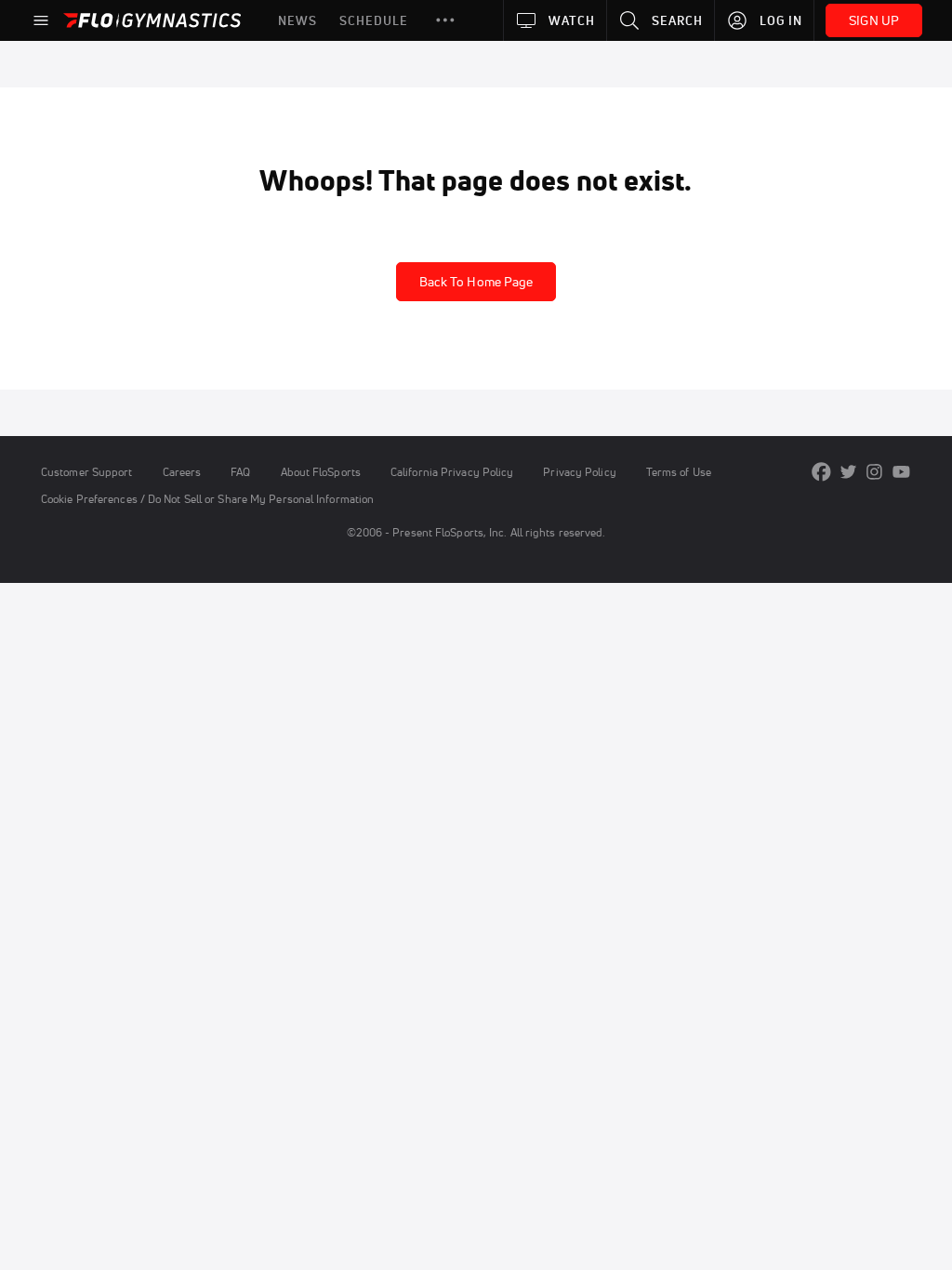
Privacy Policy (579, 472)
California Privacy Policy (451, 472)
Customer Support (87, 472)
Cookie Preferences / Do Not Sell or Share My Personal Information (207, 499)
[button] (445, 20)
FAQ (240, 472)
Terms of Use (678, 472)
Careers (182, 472)
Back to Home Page (476, 281)
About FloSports (321, 472)
